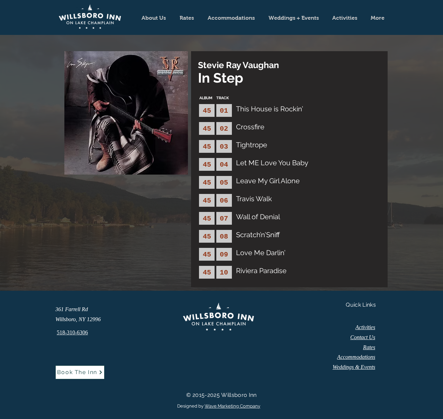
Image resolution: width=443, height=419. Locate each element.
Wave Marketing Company (232, 406)
